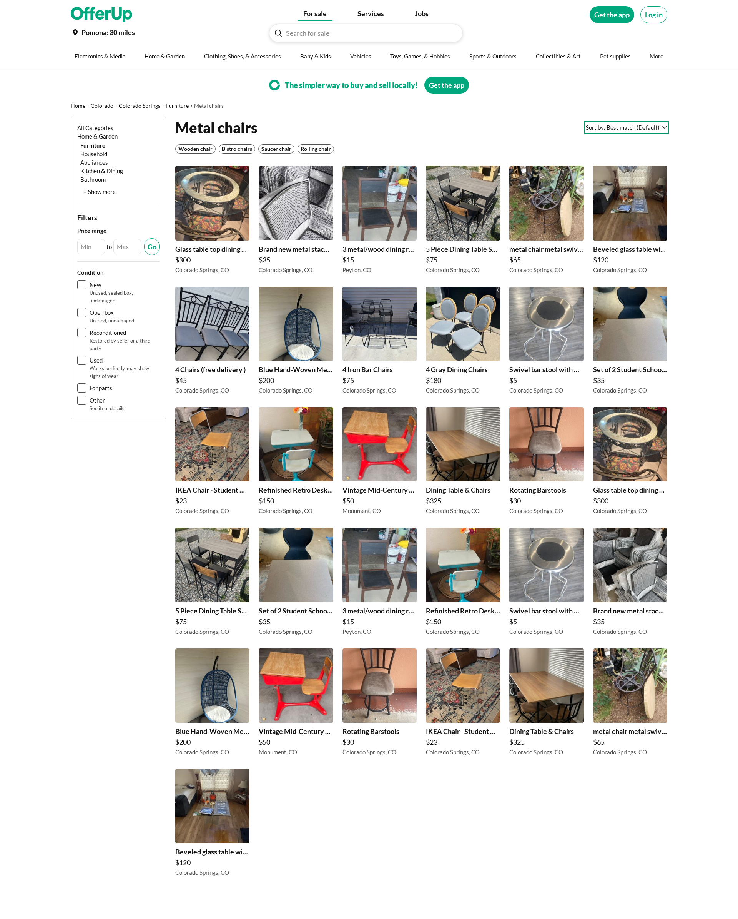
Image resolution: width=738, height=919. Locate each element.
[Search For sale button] (278, 33)
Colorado (102, 105)
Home (78, 105)
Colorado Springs (139, 105)
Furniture (177, 105)
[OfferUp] (101, 14)
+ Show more (99, 191)
